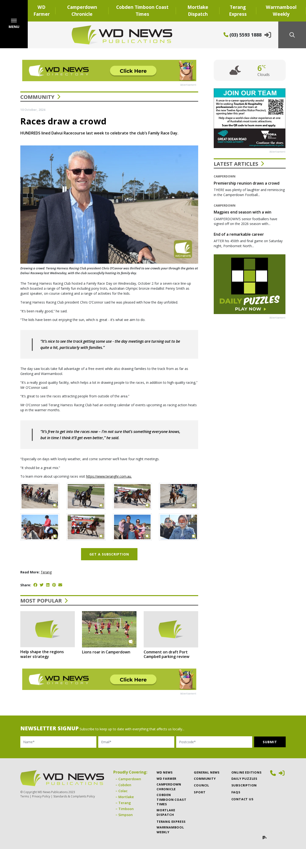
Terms (24, 796)
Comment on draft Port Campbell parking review (166, 654)
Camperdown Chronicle (82, 10)
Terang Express (238, 10)
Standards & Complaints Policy (74, 796)
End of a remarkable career (239, 234)
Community (37, 96)
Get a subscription (109, 554)
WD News (165, 772)
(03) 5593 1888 (245, 35)
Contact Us (242, 799)
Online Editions (246, 772)
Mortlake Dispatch (197, 10)
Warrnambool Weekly (281, 10)
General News (207, 772)
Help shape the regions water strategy (42, 654)
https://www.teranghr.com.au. (109, 476)
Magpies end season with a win (242, 212)
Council (201, 785)
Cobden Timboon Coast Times (142, 10)
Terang (46, 572)
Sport (199, 792)
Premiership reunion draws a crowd (246, 183)
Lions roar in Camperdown (106, 652)
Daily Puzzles (244, 778)
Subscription (244, 785)
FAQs (235, 792)
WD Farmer (41, 10)
